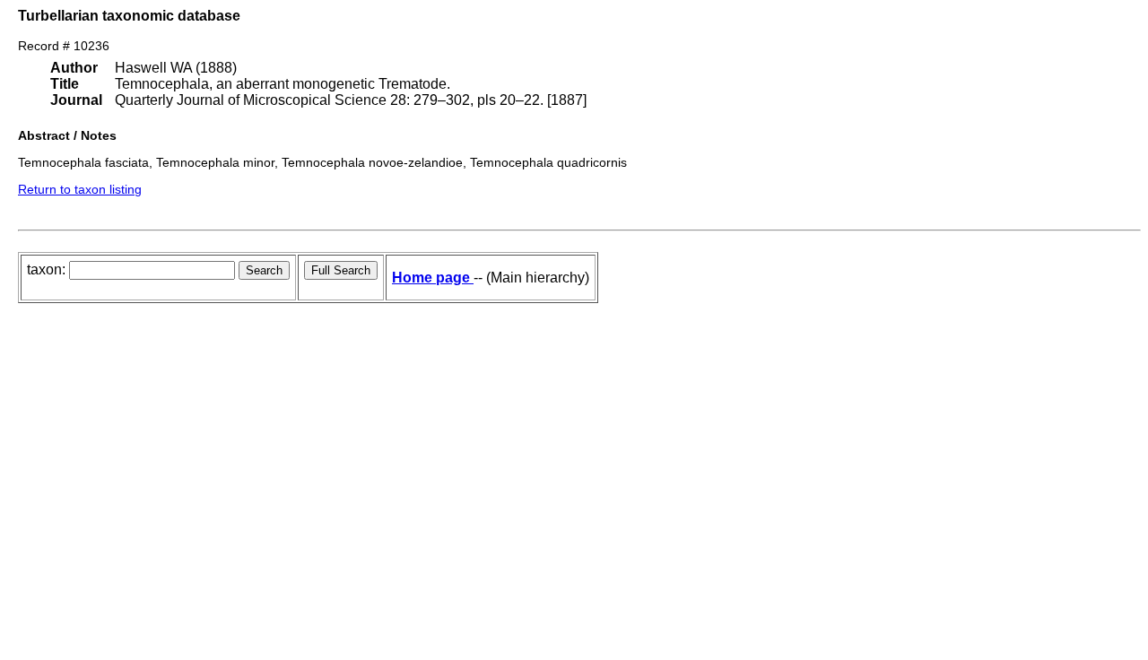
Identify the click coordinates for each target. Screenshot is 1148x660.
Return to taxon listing (80, 189)
